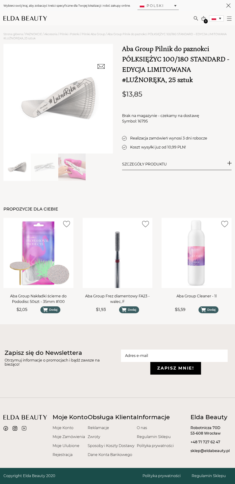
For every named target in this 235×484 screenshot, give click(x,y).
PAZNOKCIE (33, 34)
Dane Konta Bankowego (110, 455)
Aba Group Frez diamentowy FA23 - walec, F (117, 299)
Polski (155, 5)
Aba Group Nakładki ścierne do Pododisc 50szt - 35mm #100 (38, 299)
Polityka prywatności (155, 446)
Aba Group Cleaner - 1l (196, 296)
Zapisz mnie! (175, 368)
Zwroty (94, 437)
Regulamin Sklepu (154, 437)
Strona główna (13, 34)
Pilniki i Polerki (69, 34)
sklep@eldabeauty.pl (210, 451)
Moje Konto (63, 428)
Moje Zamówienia (69, 437)
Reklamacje (98, 428)
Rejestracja (63, 455)
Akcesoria (50, 34)
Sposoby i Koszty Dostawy (111, 446)
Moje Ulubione (66, 446)
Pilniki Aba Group (93, 34)
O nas (142, 428)
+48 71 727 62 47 (205, 442)
